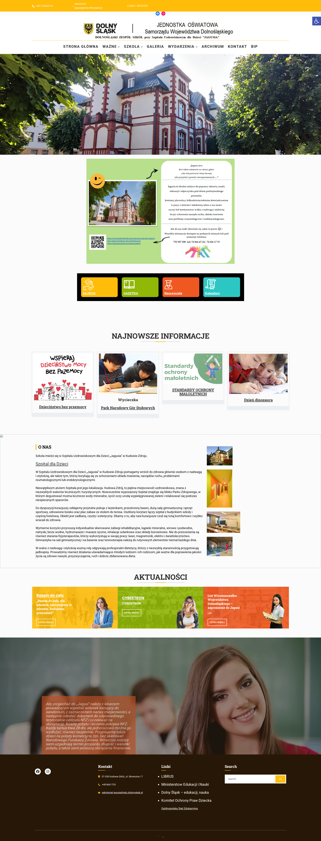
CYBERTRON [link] (133, 598)
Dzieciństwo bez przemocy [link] (62, 406)
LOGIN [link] (130, 6)
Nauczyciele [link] (173, 293)
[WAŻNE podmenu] (119, 46)
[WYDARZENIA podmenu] (196, 46)
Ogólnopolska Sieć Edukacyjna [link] (179, 808)
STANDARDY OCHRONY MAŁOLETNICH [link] (193, 391)
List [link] (209, 612)
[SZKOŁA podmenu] (142, 46)
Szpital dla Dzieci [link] (52, 463)
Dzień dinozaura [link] (258, 399)
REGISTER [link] (142, 6)
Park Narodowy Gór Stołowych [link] (128, 407)
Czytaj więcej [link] (46, 622)
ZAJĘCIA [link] (89, 293)
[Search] (280, 779)
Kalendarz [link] (212, 293)
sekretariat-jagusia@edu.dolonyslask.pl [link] (122, 792)
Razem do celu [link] (50, 595)
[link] (316, 21)
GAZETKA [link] (131, 293)
